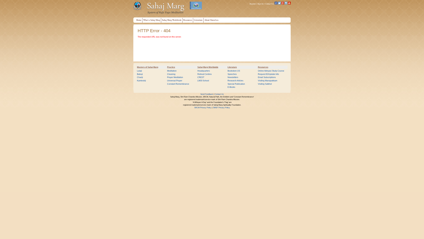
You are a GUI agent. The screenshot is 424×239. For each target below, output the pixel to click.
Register (253, 3)
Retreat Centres (204, 74)
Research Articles (235, 81)
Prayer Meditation (175, 77)
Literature (232, 67)
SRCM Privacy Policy (203, 108)
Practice (171, 67)
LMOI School (203, 81)
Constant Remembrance (178, 84)
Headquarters (203, 71)
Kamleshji (141, 81)
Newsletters (233, 77)
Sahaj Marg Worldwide (207, 67)
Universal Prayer (174, 81)
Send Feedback (206, 94)
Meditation (172, 71)
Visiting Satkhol (265, 84)
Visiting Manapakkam (267, 81)
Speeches (232, 74)
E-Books (231, 87)
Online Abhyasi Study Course (271, 71)
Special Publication (236, 84)
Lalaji (139, 71)
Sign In (260, 3)
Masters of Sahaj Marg (147, 67)
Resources (263, 67)
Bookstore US (234, 71)
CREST (200, 77)
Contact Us (269, 3)
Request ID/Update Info (268, 74)
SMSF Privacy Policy (221, 108)
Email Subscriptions (267, 77)
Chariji (140, 77)
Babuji (140, 74)
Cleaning (171, 74)
